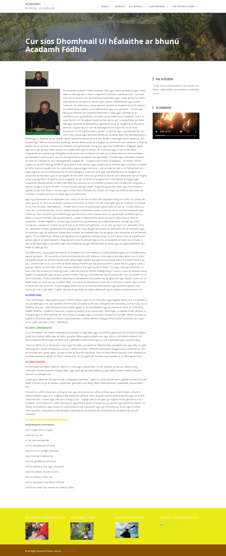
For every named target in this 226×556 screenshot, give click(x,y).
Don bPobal (157, 6)
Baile (105, 6)
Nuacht (120, 6)
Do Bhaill (136, 6)
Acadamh (32, 4)
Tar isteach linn (183, 6)
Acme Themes (68, 551)
